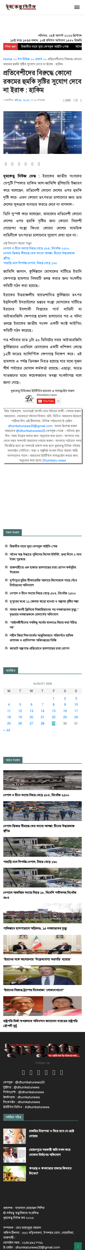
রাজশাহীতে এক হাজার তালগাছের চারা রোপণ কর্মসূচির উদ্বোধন (43, 569)
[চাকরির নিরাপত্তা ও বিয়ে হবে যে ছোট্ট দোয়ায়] (14, 1136)
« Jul (6, 730)
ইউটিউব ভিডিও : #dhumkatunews (26, 1107)
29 (53, 723)
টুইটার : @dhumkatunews (21, 1087)
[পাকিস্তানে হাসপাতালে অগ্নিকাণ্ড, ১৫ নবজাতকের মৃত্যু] (42, 913)
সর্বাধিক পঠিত (13, 1117)
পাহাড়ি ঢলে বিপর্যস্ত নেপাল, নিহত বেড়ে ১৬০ (30, 263)
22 (53, 717)
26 (20, 723)
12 (20, 711)
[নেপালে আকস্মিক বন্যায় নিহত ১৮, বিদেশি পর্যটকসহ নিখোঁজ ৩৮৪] (42, 877)
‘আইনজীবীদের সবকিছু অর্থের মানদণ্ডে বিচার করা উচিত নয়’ (43, 624)
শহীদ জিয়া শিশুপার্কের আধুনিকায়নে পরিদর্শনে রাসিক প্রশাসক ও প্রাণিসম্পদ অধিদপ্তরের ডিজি (41, 637)
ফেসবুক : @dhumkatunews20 (23, 1082)
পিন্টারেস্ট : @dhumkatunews (23, 1092)
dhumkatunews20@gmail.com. (31, 426)
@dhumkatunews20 (30, 431)
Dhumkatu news (54, 460)
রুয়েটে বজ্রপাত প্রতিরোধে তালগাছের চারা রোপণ (39, 648)
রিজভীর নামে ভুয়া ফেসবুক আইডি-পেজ (45, 47)
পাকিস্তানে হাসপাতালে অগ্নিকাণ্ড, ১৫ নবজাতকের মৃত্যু (35, 928)
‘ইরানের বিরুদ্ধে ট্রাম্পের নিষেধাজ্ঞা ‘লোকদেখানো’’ (33, 990)
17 (76, 711)
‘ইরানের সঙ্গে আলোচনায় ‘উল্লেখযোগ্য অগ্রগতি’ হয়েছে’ (37, 959)
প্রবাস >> (41, 59)
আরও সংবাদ (13, 760)
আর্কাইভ (10, 671)
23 (65, 717)
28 (42, 723)
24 (76, 717)
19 (20, 717)
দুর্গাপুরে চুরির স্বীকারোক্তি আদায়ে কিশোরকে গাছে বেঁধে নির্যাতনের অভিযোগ (43, 582)
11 (9, 711)
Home (7, 59)
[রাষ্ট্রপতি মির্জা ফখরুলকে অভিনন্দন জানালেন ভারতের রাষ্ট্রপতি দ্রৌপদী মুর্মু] (42, 1006)
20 (31, 717)
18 (9, 717)
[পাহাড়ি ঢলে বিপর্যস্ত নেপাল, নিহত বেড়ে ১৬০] (42, 847)
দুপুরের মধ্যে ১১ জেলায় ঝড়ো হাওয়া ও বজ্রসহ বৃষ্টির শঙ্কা (44, 601)
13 (31, 711)
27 (31, 723)
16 (65, 711)
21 (42, 717)
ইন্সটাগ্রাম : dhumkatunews (21, 1097)
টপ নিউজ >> (26, 59)
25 (9, 723)
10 (76, 705)
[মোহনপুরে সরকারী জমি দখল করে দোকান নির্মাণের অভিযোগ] (14, 1155)
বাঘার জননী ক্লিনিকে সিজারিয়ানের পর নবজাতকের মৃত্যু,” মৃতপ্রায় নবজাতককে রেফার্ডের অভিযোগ (44, 612)
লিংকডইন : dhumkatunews (21, 1102)
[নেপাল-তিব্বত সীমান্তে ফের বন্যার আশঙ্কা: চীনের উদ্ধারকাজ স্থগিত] (42, 811)
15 (53, 711)
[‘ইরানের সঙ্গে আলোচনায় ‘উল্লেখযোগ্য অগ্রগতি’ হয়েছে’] (42, 944)
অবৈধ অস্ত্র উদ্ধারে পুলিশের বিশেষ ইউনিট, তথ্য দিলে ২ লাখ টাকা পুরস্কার (45, 556)
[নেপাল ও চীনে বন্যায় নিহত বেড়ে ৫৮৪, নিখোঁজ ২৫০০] (42, 780)
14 (42, 711)
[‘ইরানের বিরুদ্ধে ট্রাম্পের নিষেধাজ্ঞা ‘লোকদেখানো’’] (42, 975)
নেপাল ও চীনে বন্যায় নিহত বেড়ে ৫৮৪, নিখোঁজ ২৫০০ (36, 248)
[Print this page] (81, 100)
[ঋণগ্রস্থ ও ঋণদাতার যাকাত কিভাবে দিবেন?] (14, 1173)
